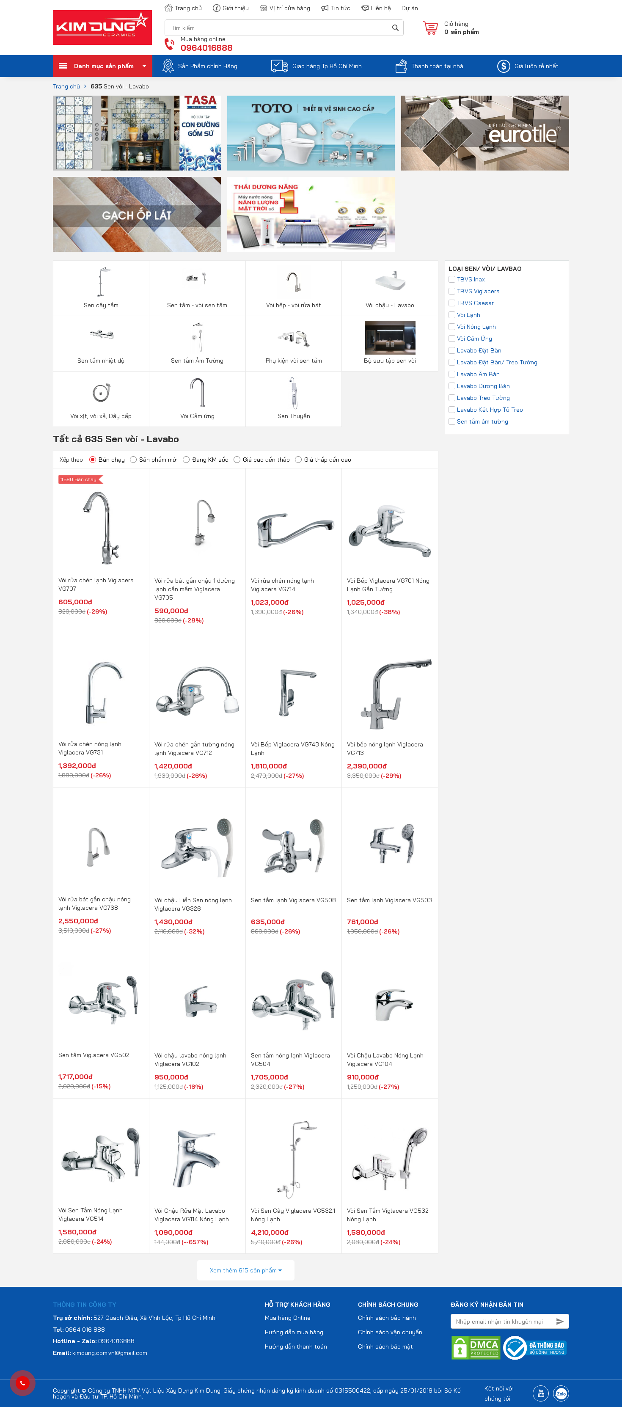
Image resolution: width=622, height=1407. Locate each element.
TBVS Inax (471, 279)
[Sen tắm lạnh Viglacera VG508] (294, 842)
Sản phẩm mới (158, 459)
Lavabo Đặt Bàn (479, 350)
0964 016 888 (85, 1329)
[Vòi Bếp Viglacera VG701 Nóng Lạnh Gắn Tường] (390, 523)
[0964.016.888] (22, 1383)
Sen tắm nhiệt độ (100, 360)
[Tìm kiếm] (395, 28)
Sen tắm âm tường (482, 421)
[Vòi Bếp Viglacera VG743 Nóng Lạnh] (294, 687)
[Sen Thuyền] (294, 393)
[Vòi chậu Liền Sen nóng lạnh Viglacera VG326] (197, 842)
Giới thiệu (236, 8)
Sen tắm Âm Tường (197, 360)
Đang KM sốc (210, 459)
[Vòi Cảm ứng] (197, 393)
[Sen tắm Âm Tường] (197, 337)
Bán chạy (112, 459)
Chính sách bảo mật (385, 1346)
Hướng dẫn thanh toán (296, 1346)
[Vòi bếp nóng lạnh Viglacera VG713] (390, 687)
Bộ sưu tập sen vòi (390, 360)
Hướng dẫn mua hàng (294, 1332)
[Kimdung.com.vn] (102, 27)
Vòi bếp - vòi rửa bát (293, 305)
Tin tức (340, 8)
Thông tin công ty (84, 1304)
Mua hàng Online (288, 1318)
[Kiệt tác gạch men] (485, 132)
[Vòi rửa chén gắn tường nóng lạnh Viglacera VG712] (197, 687)
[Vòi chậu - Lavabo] (390, 282)
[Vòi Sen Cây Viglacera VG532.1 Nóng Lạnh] (294, 1153)
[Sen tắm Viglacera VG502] (101, 998)
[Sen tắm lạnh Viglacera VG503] (390, 842)
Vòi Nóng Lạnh (476, 326)
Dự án (410, 8)
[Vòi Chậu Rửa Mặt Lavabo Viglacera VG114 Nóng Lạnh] (197, 1153)
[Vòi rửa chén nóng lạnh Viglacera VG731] (101, 687)
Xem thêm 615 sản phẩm (244, 1270)
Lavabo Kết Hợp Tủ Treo (490, 409)
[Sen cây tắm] (101, 282)
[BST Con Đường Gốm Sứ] (137, 132)
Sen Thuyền (294, 416)
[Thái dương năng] (311, 214)
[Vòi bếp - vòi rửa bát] (294, 282)
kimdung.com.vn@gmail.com (109, 1353)
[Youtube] (541, 1393)
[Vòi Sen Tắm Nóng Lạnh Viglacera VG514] (101, 1153)
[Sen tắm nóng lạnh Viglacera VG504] (294, 998)
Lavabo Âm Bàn (478, 374)
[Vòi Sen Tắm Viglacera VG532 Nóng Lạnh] (390, 1153)
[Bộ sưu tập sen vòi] (390, 337)
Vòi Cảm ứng (197, 416)
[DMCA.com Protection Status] (476, 1347)
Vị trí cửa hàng (290, 8)
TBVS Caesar (475, 303)
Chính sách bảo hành (387, 1318)
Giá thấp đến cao (327, 459)
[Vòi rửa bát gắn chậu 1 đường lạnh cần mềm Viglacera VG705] (197, 523)
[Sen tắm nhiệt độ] (101, 337)
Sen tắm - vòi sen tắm (197, 305)
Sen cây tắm (101, 305)
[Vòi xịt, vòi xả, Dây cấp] (101, 393)
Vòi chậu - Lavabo (390, 305)
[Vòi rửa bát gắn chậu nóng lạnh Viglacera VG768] (101, 842)
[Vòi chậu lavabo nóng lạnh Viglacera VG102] (197, 998)
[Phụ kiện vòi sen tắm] (294, 337)
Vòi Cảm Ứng (474, 338)
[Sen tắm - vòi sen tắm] (197, 282)
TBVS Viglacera (478, 291)
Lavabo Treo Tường (483, 398)
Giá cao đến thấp (266, 459)
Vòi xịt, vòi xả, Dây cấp (101, 416)
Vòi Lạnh (468, 315)
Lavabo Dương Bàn (483, 386)
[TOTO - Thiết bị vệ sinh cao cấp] (311, 132)
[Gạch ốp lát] (137, 214)
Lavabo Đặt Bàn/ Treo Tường (497, 362)
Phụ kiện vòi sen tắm (294, 360)
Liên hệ (381, 8)
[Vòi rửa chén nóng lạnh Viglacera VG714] (294, 523)
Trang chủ (188, 8)
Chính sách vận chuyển (390, 1332)
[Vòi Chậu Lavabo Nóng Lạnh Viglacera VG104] (390, 998)
